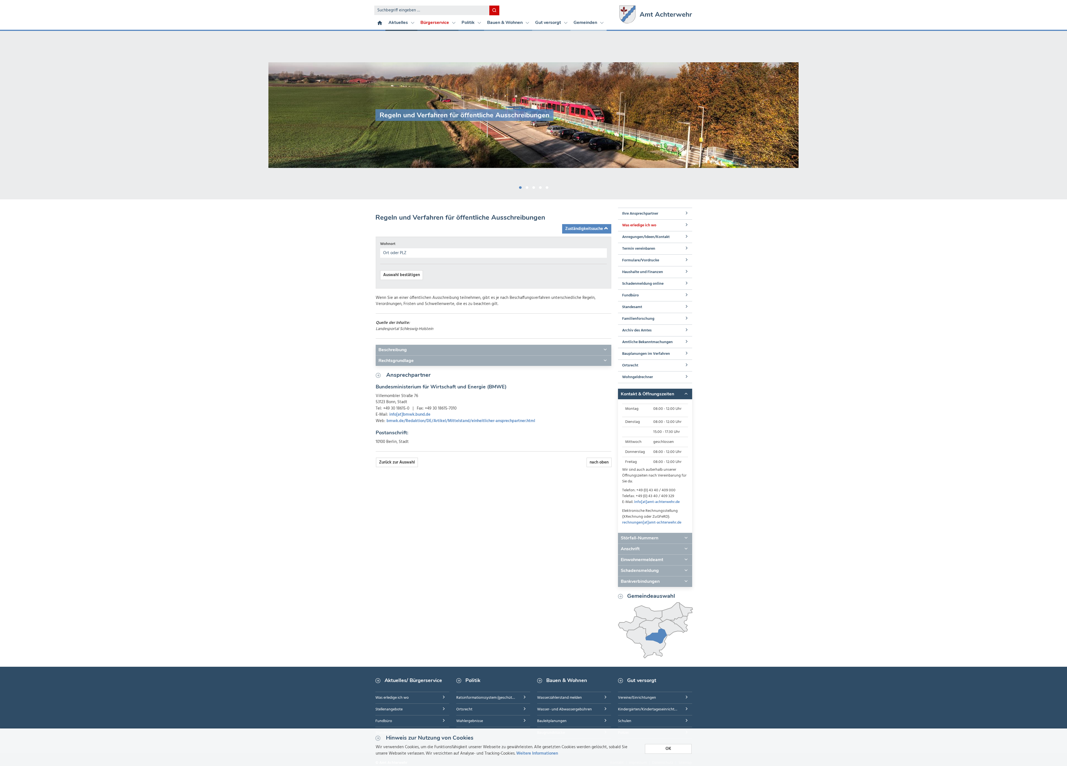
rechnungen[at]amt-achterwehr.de (651, 522)
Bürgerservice (435, 22)
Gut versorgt (548, 22)
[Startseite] (379, 22)
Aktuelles (398, 22)
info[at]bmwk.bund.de (409, 414)
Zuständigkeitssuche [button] (584, 228)
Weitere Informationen (537, 753)
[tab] (494, 350)
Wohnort (387, 244)
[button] (655, 394)
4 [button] (540, 187)
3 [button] (533, 187)
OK (668, 748)
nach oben (599, 462)
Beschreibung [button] (392, 350)
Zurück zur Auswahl (397, 462)
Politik (469, 22)
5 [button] (547, 187)
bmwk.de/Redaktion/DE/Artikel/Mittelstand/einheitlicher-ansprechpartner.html (461, 421)
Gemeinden (586, 22)
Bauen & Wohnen (505, 22)
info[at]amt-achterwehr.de (657, 502)
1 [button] (520, 187)
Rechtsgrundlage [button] (396, 361)
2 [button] (527, 187)
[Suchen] (494, 10)
